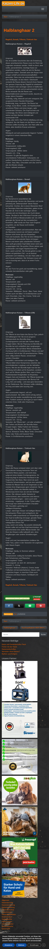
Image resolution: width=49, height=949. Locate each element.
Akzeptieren (8, 945)
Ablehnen (21, 945)
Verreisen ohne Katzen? (11, 651)
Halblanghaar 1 (10, 628)
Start (5, 17)
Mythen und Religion (9, 654)
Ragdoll (9, 39)
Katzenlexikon (7, 917)
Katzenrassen (7, 921)
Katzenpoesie (7, 919)
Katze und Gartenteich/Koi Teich (14, 644)
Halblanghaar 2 (19, 30)
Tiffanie (22, 39)
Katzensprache (7, 926)
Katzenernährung (8, 905)
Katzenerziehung (8, 907)
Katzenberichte (7, 902)
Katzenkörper (7, 912)
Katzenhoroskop (8, 910)
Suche (43, 634)
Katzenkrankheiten (9, 914)
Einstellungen (34, 945)
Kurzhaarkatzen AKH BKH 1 (33, 628)
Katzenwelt (6, 929)
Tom (15, 614)
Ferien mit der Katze (9, 647)
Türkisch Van (31, 39)
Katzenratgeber (7, 924)
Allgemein (5, 900)
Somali (15, 39)
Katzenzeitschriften (9, 649)
